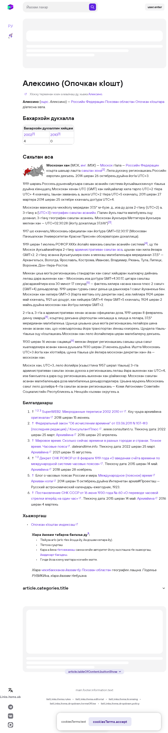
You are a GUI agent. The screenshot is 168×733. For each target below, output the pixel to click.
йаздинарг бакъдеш (53, 555)
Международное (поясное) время (125, 475)
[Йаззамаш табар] (27, 546)
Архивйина (64, 435)
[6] (72, 340)
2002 (28, 134)
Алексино (95, 94)
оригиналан (40, 417)
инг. (84, 165)
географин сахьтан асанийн (73, 212)
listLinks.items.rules (58, 699)
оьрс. (45, 101)
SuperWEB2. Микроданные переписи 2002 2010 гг (82, 411)
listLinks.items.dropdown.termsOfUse (73, 703)
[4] (146, 243)
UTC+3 (43, 212)
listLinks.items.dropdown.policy (120, 703)
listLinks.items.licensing (123, 699)
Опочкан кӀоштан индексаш (53, 524)
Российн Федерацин (87, 101)
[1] (33, 133)
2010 (54, 134)
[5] (88, 282)
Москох (106, 165)
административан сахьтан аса (98, 249)
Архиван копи (42, 481)
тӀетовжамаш (66, 550)
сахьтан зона (91, 170)
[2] (103, 169)
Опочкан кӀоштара (149, 101)
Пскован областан (120, 101)
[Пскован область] (27, 572)
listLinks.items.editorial (89, 699)
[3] (109, 222)
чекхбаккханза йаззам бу (61, 570)
